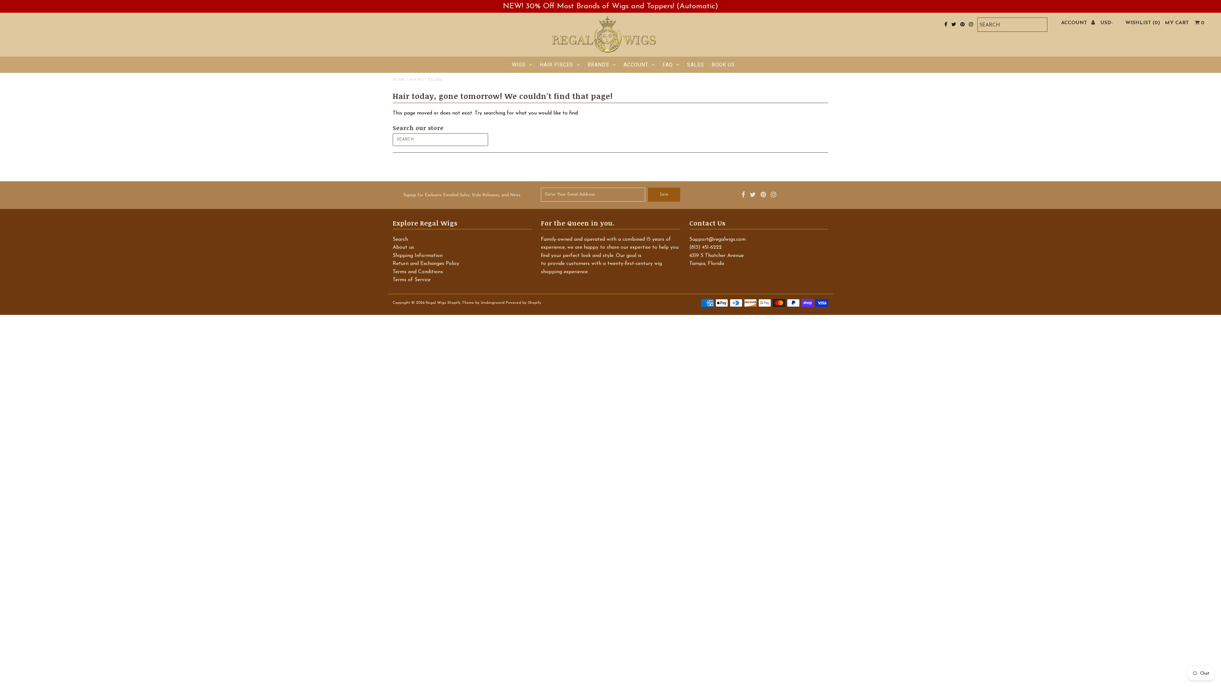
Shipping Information (418, 255)
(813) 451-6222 (705, 247)
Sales (695, 65)
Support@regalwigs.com (717, 239)
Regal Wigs (436, 303)
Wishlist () (1142, 22)
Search (400, 239)
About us (403, 247)
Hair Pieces (556, 65)
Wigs (519, 65)
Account (636, 65)
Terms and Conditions (418, 271)
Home (399, 80)
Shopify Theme (460, 303)
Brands (598, 65)
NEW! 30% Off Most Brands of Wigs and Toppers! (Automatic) (610, 6)
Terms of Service (412, 279)
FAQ (668, 65)
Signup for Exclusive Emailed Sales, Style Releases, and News (462, 195)
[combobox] (1012, 24)
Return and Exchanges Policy (426, 263)
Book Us (723, 65)
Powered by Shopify (523, 303)
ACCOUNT (1075, 22)
